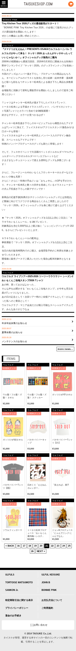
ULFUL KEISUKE (51, 574)
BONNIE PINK (49, 590)
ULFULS (9, 574)
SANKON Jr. (11, 590)
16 (18, 545)
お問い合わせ (40, 625)
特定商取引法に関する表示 (19, 600)
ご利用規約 (47, 608)
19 (35, 545)
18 (29, 545)
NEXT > (41, 551)
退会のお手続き (13, 615)
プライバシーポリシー (16, 608)
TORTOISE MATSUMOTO (19, 582)
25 (69, 545)
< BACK (9, 545)
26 (32, 551)
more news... (65, 349)
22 (52, 545)
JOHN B (46, 582)
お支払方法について (52, 600)
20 (41, 545)
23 (58, 545)
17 (24, 545)
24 (63, 545)
